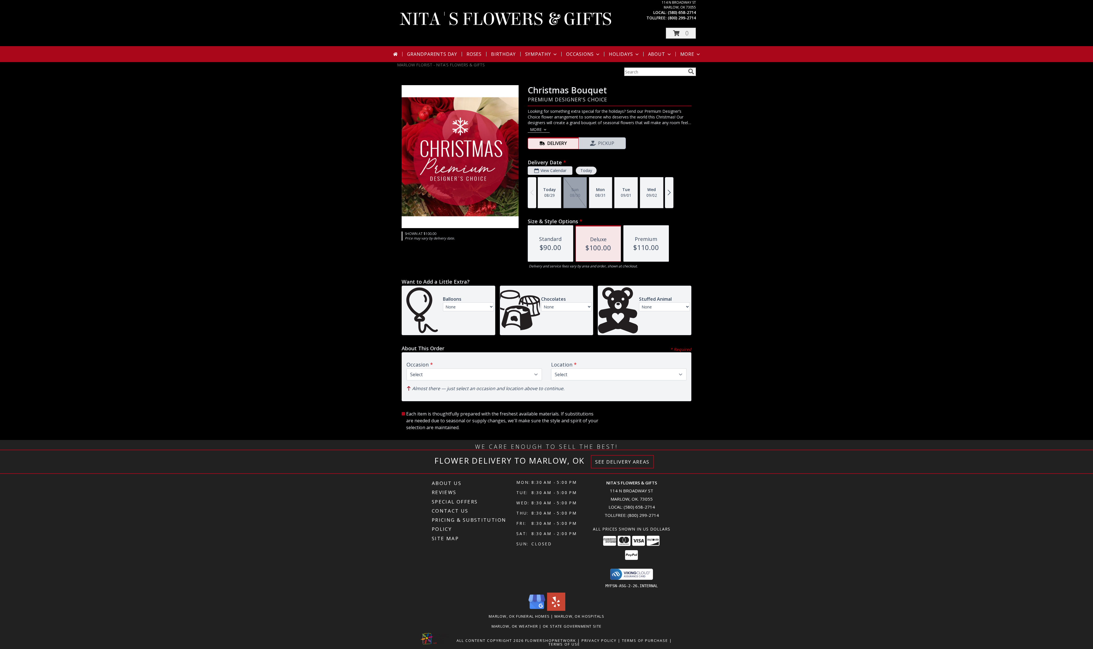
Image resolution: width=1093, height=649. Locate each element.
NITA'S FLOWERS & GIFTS (506, 19)
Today (586, 170)
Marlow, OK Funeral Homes (519, 616)
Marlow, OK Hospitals (579, 616)
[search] (691, 71)
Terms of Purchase (645, 640)
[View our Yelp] (556, 609)
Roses (474, 54)
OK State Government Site (572, 626)
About (656, 54)
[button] (681, 33)
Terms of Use (564, 644)
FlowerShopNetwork (550, 640)
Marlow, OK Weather (515, 626)
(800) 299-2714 (682, 18)
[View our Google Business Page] (537, 609)
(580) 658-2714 (682, 12)
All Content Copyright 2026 (490, 640)
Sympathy (538, 54)
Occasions (580, 54)
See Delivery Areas (622, 461)
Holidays (621, 54)
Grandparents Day (432, 54)
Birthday (503, 54)
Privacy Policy (599, 640)
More (687, 54)
